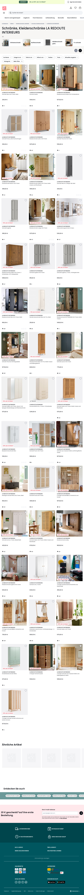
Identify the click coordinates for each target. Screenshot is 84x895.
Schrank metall (72, 796)
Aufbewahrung (50, 18)
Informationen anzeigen (42, 858)
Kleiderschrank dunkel (28, 796)
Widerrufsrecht (50, 891)
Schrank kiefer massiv (44, 796)
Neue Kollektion (72, 18)
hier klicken (63, 818)
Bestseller (61, 18)
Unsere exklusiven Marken (22, 850)
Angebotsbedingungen (16, 891)
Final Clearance (37, 18)
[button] (80, 8)
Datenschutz (31, 891)
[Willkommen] (71, 8)
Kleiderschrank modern (12, 796)
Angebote (26, 18)
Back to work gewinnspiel (12, 18)
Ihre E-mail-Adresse (48, 809)
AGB (25, 891)
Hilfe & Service (19, 847)
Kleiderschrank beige (59, 796)
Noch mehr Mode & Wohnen (54, 850)
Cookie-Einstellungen (40, 891)
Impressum (6, 891)
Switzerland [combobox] (75, 891)
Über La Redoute (51, 847)
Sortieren (6, 57)
